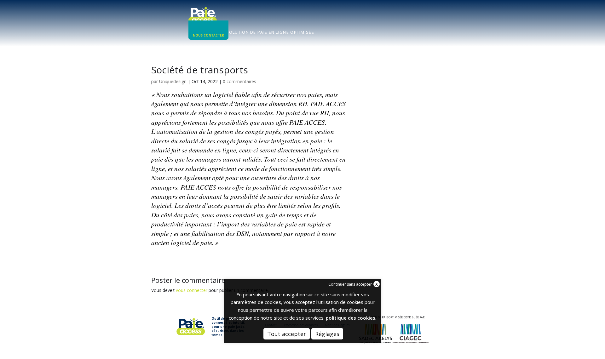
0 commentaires (239, 81)
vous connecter (191, 290)
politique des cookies (350, 318)
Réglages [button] (327, 334)
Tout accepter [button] (286, 334)
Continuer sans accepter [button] (350, 284)
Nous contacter (208, 35)
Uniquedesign (173, 81)
